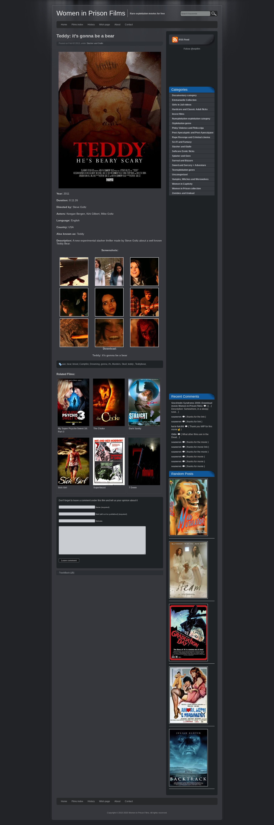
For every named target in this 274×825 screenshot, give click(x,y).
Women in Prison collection (186, 188)
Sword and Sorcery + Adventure (189, 165)
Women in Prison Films (90, 13)
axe (64, 364)
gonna (104, 364)
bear (69, 364)
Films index (77, 24)
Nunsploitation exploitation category (191, 118)
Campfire (84, 364)
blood (75, 364)
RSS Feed (184, 39)
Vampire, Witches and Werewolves (190, 179)
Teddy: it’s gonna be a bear (109, 355)
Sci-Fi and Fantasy (182, 142)
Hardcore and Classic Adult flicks (190, 109)
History (91, 24)
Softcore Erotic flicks (183, 151)
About (117, 24)
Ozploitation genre (181, 123)
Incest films (178, 114)
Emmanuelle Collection (184, 100)
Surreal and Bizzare (182, 160)
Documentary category (184, 95)
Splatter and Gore (181, 156)
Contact (129, 24)
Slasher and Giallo (95, 43)
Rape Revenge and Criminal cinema (191, 137)
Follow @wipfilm (192, 49)
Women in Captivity (182, 184)
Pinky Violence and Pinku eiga (188, 128)
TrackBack (66, 572)
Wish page (104, 24)
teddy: (131, 364)
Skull (124, 364)
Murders (116, 364)
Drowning (95, 364)
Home (64, 24)
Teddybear (140, 364)
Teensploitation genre (183, 170)
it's (109, 364)
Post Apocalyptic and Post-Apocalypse (192, 132)
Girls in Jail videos (181, 104)
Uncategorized (180, 174)
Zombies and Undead (183, 193)
